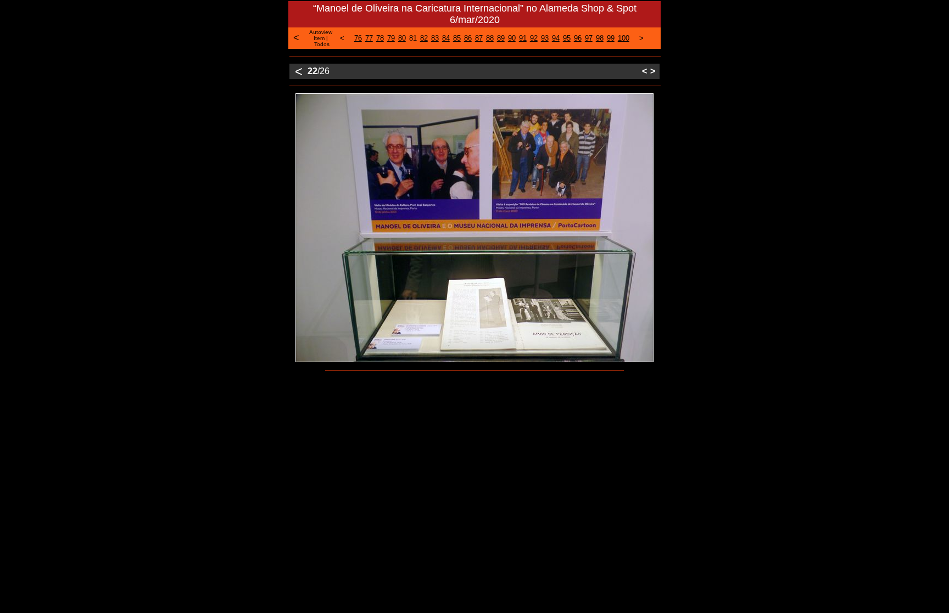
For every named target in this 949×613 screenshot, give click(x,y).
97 (589, 38)
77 (369, 38)
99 (611, 38)
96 (578, 38)
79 (391, 38)
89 (501, 38)
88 (490, 38)
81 (413, 38)
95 (567, 38)
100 (623, 38)
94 (556, 38)
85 (457, 38)
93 (545, 38)
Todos (322, 44)
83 (435, 38)
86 (468, 38)
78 (380, 38)
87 (479, 38)
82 (424, 38)
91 (523, 38)
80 (402, 38)
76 (358, 38)
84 (446, 38)
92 (534, 38)
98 (600, 38)
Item (319, 38)
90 (512, 38)
